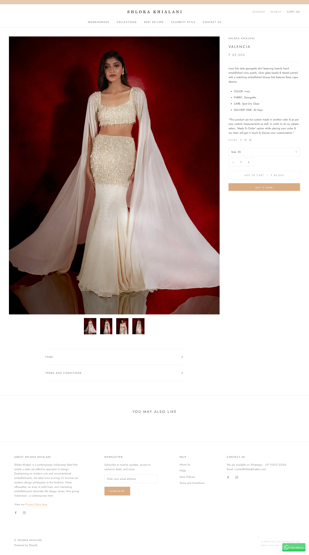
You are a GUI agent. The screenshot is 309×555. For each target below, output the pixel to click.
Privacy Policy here (36, 504)
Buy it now (264, 187)
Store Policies (187, 477)
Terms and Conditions (63, 373)
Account (259, 11)
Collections (127, 22)
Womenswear (98, 22)
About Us (185, 465)
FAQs (49, 357)
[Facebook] (241, 140)
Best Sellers (154, 22)
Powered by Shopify (26, 545)
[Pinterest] (250, 140)
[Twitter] (245, 140)
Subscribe (117, 491)
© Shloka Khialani (28, 540)
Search (276, 11)
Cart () (293, 11)
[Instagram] (24, 512)
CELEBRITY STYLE (183, 22)
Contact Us (212, 22)
